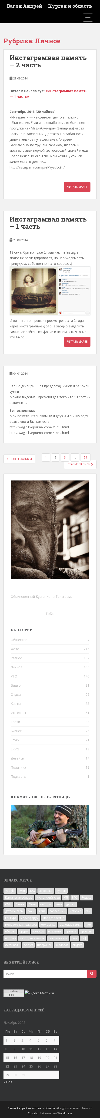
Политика (18, 767)
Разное (16, 658)
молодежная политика (21, 925)
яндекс (77, 945)
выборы (45, 904)
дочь (30, 911)
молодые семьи (71, 925)
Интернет (18, 712)
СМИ (8, 904)
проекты (86, 931)
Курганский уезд (48, 897)
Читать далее (77, 187)
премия (71, 931)
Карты (16, 703)
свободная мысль (32, 938)
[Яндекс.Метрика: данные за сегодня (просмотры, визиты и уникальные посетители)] (39, 993)
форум (28, 945)
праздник (54, 931)
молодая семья (53, 918)
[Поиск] (92, 974)
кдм (87, 911)
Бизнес (16, 731)
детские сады (14, 911)
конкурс (10, 918)
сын (74, 938)
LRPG (15, 749)
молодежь (48, 925)
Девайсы (17, 758)
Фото (15, 649)
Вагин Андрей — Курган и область (49, 6)
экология (62, 945)
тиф (84, 938)
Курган (61, 891)
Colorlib (33, 1113)
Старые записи (79, 464)
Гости (15, 722)
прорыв (10, 938)
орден (23, 931)
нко (88, 925)
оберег (10, 931)
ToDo (50, 613)
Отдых (16, 694)
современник (58, 938)
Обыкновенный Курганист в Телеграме (42, 596)
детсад (70, 904)
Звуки (15, 740)
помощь (38, 931)
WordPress (64, 1113)
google (9, 891)
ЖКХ (32, 891)
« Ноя (7, 1082)
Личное (16, 667)
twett (22, 891)
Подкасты (18, 776)
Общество (19, 640)
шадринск (44, 945)
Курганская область (19, 897)
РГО (14, 676)
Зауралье (45, 891)
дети (59, 904)
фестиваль (12, 945)
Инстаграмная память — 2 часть (48, 61)
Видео (16, 685)
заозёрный (57, 911)
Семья (20, 904)
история (75, 911)
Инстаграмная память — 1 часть (48, 223)
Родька (86, 897)
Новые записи (20, 459)
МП (66, 897)
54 (85, 457)
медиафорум (29, 918)
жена (42, 911)
